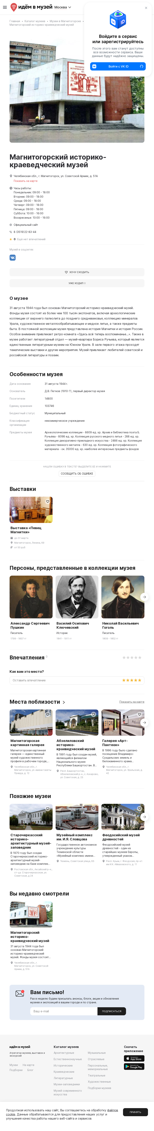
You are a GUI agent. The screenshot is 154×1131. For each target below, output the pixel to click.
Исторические (63, 1065)
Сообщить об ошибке (77, 473)
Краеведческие (64, 1071)
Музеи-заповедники (67, 1084)
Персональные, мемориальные (98, 1067)
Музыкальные (97, 1052)
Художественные (99, 1081)
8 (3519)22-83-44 (25, 231)
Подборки (16, 1070)
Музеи (14, 1064)
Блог (30, 1070)
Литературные (63, 1078)
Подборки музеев (99, 1088)
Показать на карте (131, 702)
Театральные (96, 1075)
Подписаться (111, 1011)
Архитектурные (64, 1052)
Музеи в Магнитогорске (65, 21)
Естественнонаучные (68, 1059)
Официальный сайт (26, 224)
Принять (135, 1112)
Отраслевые (96, 1059)
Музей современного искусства (68, 1092)
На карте (28, 1064)
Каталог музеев (35, 21)
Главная (15, 21)
